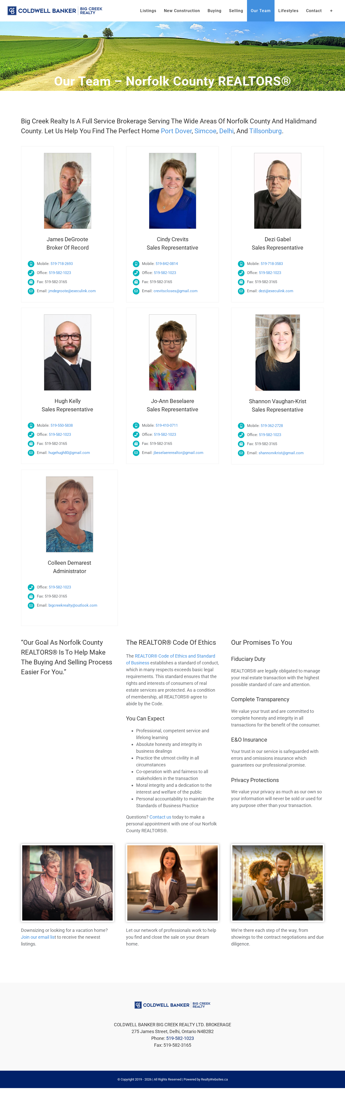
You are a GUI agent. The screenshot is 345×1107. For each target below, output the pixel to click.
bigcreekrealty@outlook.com (72, 605)
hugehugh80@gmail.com (69, 452)
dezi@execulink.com (276, 291)
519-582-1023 (60, 273)
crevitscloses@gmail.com (176, 291)
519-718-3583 (272, 263)
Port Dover (176, 131)
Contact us (160, 817)
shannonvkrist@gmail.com (281, 453)
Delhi (226, 131)
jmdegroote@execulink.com (72, 291)
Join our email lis (38, 937)
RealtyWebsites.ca (214, 1079)
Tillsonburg (265, 131)
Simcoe (205, 131)
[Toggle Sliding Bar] (331, 10)
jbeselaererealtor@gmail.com (178, 452)
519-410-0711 (167, 425)
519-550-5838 (62, 425)
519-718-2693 (62, 263)
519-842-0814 (167, 263)
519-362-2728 (272, 425)
